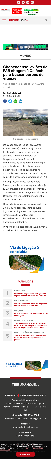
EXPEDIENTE (11, 395)
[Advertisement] (25, 34)
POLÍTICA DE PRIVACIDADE (32, 395)
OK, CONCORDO (25, 454)
